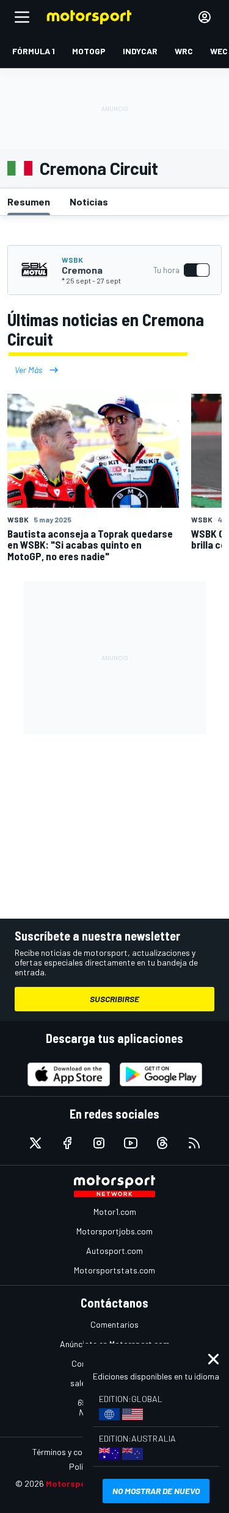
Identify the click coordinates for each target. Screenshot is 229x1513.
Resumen (28, 201)
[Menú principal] (22, 17)
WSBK (72, 259)
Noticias (89, 201)
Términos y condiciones (74, 1452)
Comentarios (114, 1324)
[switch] (181, 270)
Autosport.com (114, 1250)
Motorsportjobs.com (114, 1231)
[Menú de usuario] (204, 17)
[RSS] (194, 1143)
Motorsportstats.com (114, 1270)
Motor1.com (114, 1211)
